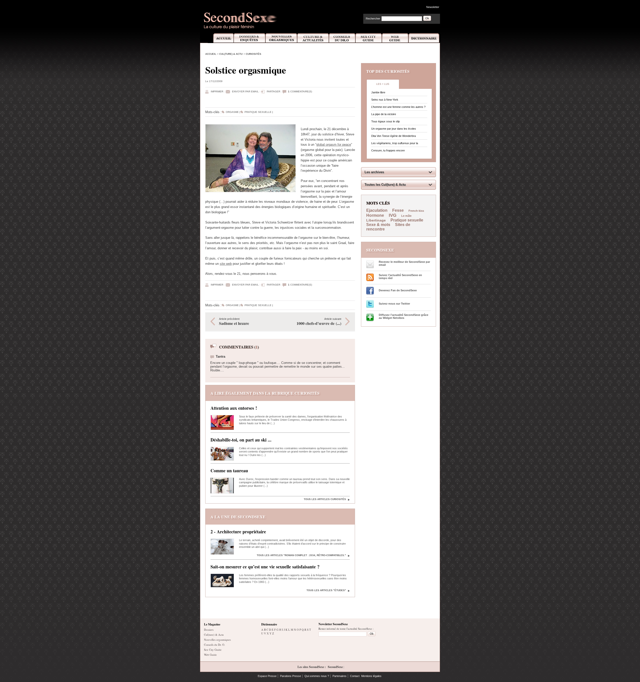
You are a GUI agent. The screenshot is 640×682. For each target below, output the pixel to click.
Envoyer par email (245, 91)
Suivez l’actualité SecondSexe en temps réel (400, 277)
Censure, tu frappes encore (388, 150)
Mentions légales (371, 675)
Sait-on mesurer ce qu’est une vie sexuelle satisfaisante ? (265, 566)
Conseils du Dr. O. (214, 644)
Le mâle (406, 215)
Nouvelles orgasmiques (217, 639)
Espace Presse (267, 675)
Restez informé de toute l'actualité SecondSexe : (346, 628)
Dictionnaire (424, 38)
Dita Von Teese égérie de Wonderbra (393, 135)
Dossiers (209, 629)
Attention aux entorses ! (233, 408)
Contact (355, 675)
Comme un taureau (229, 470)
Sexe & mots (378, 224)
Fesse (398, 210)
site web (226, 264)
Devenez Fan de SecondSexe (398, 290)
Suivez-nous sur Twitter (394, 303)
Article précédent (234, 321)
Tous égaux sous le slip (385, 121)
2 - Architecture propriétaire (238, 531)
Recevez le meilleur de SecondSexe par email (404, 263)
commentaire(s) (300, 91)
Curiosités (253, 54)
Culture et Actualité (313, 38)
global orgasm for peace (333, 144)
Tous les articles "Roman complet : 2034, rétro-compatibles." (301, 555)
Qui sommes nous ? (316, 675)
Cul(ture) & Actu (230, 54)
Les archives (374, 172)
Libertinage (376, 220)
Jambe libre (378, 92)
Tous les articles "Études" (326, 590)
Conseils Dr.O (342, 38)
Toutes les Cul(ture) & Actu (385, 184)
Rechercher (373, 18)
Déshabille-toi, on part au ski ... (241, 439)
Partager (273, 91)
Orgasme (232, 112)
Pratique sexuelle (258, 112)
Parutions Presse (290, 675)
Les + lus (382, 84)
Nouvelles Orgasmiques (281, 38)
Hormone (375, 215)
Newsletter (432, 7)
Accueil (221, 38)
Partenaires (339, 675)
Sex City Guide (369, 38)
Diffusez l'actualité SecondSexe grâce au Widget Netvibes (403, 316)
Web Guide (395, 38)
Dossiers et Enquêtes (249, 38)
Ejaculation (377, 210)
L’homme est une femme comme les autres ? (398, 106)
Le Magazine (212, 624)
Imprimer (217, 91)
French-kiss (416, 210)
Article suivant (318, 321)
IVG (392, 215)
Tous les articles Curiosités (325, 499)
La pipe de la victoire (383, 114)
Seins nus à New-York (384, 99)
